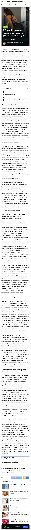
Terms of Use (7, 527)
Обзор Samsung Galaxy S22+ (17, 484)
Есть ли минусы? (8, 97)
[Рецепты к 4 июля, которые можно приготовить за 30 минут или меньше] (5, 522)
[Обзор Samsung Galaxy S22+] (5, 486)
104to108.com (14, 1)
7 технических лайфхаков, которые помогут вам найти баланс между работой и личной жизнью (19, 514)
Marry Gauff (10, 42)
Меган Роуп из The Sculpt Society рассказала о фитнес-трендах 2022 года (14, 471)
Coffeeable (13, 252)
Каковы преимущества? (10, 94)
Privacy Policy (17, 526)
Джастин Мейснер (7, 155)
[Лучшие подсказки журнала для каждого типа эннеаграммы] (5, 501)
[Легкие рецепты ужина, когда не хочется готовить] (5, 493)
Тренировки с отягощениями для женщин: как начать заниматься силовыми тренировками (14, 461)
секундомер (5, 398)
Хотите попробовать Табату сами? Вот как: (14, 100)
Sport (5, 26)
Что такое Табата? (8, 91)
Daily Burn (18, 239)
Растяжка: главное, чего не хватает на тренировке (13, 468)
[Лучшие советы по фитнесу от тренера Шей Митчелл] (5, 508)
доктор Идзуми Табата (19, 108)
